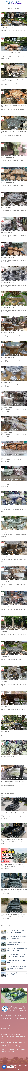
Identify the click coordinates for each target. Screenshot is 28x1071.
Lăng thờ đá (20, 1015)
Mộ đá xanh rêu (7, 1018)
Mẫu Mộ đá (6, 1028)
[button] (4, 1067)
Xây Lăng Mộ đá (7, 1015)
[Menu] (2, 2)
